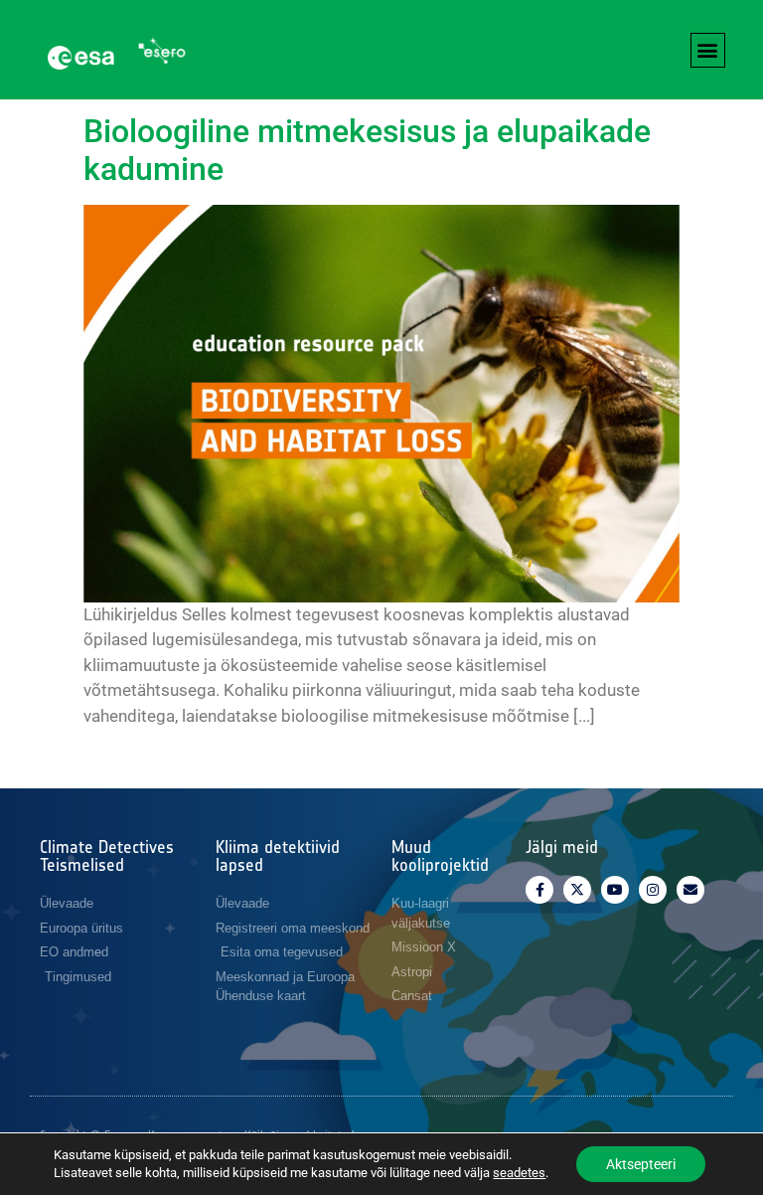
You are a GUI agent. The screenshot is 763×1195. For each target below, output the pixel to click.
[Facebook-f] (539, 890)
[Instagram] (653, 890)
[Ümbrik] (690, 890)
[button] (707, 50)
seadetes (519, 1172)
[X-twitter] (577, 890)
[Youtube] (615, 890)
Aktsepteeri (641, 1164)
